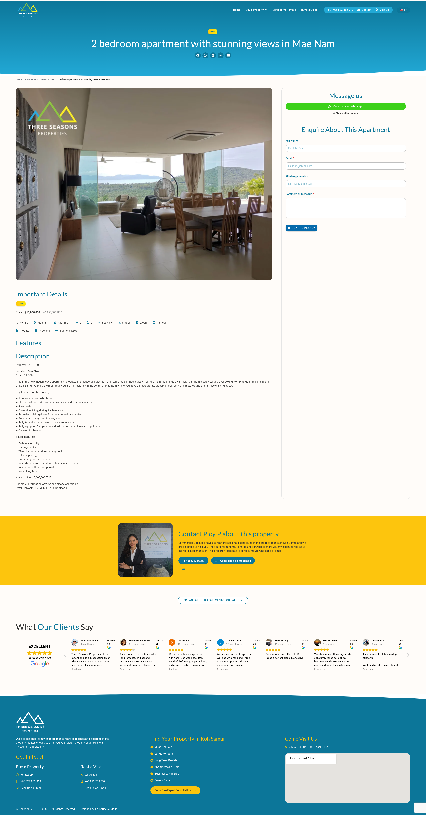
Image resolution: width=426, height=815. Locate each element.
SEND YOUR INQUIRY (301, 228)
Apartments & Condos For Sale (39, 79)
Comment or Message (300, 194)
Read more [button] (77, 669)
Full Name (293, 140)
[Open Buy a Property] (266, 10)
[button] (198, 55)
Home (19, 79)
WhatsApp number (297, 176)
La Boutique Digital (106, 809)
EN (405, 10)
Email (290, 158)
